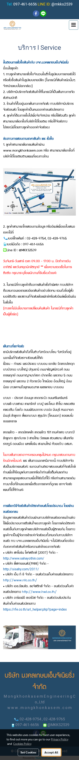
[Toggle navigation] (73, 25)
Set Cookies (28, 752)
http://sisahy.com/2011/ (21, 569)
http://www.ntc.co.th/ (20, 580)
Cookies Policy (22, 743)
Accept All (51, 752)
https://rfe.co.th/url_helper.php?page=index (35, 609)
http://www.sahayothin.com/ (23, 558)
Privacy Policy (59, 739)
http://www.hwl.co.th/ (39, 592)
